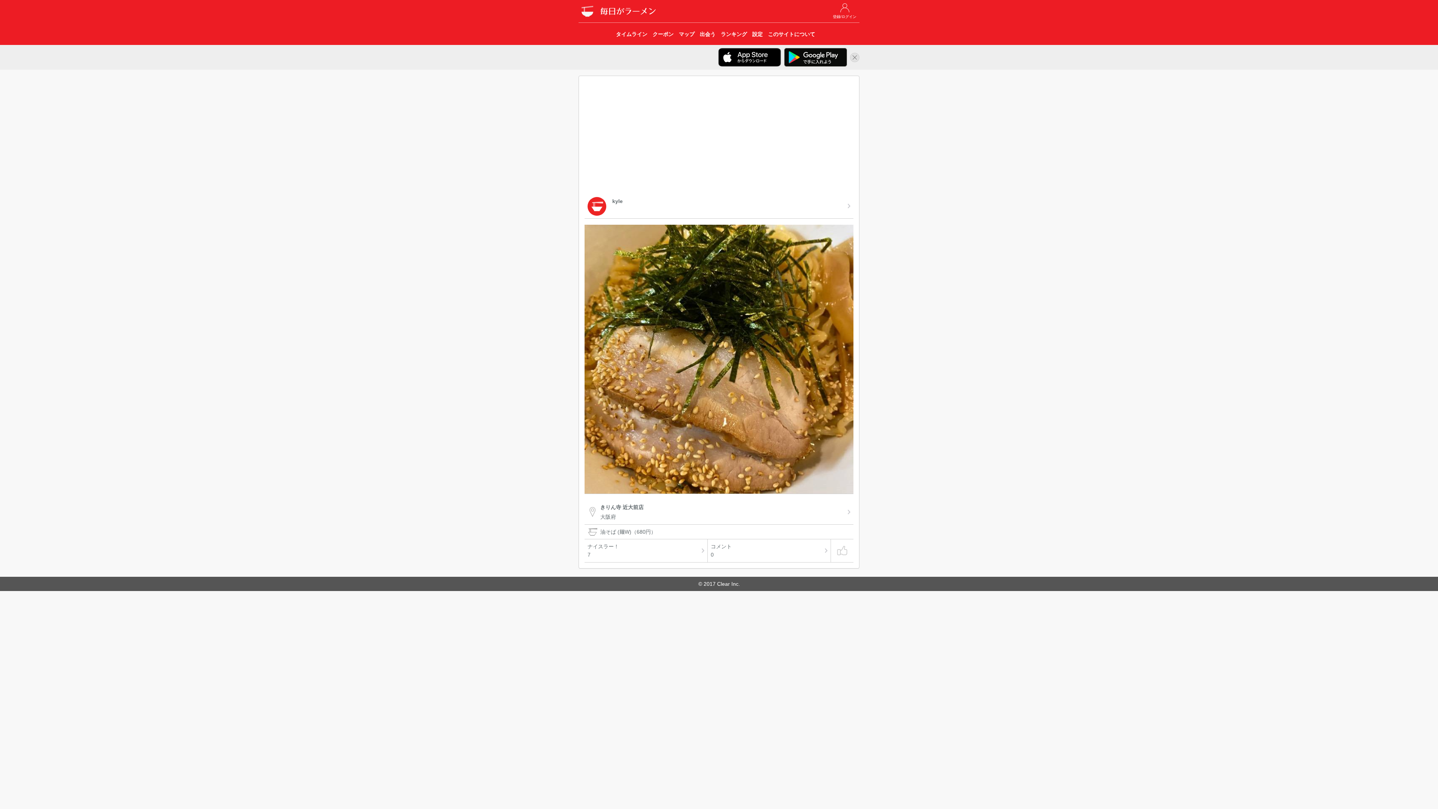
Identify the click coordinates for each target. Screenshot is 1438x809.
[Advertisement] (719, 137)
